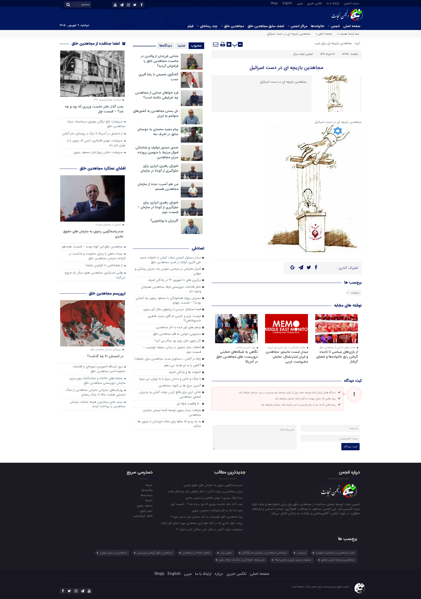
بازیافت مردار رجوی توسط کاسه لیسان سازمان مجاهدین (172, 412)
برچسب (355, 293)
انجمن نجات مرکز (303, 54)
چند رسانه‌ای (208, 26)
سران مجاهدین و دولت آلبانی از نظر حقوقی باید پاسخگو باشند (206, 491)
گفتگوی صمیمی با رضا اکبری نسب (158, 77)
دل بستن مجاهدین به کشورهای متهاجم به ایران (155, 113)
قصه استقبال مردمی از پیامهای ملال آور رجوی (172, 309)
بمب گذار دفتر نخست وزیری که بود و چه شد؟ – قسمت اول (94, 109)
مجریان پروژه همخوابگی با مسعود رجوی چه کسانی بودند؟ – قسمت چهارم (168, 300)
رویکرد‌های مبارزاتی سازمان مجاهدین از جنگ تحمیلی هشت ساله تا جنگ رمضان (95, 392)
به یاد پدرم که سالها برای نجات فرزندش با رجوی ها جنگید (169, 424)
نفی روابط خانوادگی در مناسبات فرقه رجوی (242, 560)
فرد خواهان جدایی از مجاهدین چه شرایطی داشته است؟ (156, 95)
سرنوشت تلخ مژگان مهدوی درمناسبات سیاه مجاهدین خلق (96, 124)
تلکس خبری (314, 3)
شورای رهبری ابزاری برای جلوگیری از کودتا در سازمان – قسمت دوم (157, 207)
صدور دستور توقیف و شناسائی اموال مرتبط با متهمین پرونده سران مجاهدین (156, 152)
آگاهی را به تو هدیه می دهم (182, 365)
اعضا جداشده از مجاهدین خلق (96, 43)
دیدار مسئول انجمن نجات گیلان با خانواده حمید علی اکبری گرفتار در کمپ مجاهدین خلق (170, 260)
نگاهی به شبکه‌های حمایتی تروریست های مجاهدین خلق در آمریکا (237, 356)
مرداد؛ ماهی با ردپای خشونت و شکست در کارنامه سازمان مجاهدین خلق (97, 256)
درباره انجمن (351, 3)
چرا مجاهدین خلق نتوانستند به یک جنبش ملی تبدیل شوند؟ (207, 516)
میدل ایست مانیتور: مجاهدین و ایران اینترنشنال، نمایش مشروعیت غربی (287, 356)
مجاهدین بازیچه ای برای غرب (333, 43)
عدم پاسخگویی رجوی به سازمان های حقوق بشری (93, 234)
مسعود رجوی (144, 505)
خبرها (149, 485)
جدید (181, 46)
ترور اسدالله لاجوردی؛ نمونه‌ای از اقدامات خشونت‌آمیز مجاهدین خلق (99, 369)
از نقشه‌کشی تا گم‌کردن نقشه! (105, 265)
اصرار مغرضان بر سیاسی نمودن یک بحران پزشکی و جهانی (168, 271)
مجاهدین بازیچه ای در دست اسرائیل (286, 67)
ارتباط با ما (333, 3)
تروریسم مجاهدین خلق (107, 293)
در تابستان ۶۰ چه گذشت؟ (105, 356)
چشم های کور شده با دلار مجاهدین (178, 327)
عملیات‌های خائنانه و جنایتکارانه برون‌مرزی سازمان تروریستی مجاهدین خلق (97, 380)
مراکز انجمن (299, 26)
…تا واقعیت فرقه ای (189, 404)
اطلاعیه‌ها (147, 490)
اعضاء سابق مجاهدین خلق (266, 26)
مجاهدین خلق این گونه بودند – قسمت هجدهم (93, 247)
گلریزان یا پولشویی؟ (164, 220)
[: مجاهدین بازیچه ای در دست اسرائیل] (215, 44)
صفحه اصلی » (324, 33)
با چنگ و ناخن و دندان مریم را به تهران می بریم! (170, 379)
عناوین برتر (226, 553)
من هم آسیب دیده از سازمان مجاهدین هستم (158, 186)
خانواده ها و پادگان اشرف (185, 372)
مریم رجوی (146, 510)
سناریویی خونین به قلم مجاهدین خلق (177, 334)
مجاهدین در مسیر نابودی (113, 553)
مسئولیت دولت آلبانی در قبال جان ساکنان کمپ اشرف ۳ (210, 529)
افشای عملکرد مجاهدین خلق (102, 168)
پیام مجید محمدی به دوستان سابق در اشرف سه (157, 132)
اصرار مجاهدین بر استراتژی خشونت (335, 553)
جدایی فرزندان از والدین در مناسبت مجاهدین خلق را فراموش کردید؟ (159, 61)
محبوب (196, 46)
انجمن (335, 26)
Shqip (274, 3)
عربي (300, 3)
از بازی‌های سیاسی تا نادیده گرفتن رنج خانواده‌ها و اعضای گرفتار (337, 356)
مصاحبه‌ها (146, 495)
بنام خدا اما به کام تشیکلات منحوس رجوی (218, 510)
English (287, 3)
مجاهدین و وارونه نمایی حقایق (337, 560)
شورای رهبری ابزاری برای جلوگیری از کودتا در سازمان (159, 168)
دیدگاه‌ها (165, 46)
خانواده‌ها (317, 26)
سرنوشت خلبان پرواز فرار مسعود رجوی (99, 152)
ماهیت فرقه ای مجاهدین (196, 553)
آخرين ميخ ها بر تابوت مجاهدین (179, 385)
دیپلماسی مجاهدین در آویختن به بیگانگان (264, 553)
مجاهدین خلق (234, 26)
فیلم (190, 26)
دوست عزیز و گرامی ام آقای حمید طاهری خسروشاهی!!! (174, 318)
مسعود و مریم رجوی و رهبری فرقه (293, 560)
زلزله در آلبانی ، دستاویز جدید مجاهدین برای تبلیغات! (167, 359)
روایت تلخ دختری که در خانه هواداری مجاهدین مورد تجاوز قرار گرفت (202, 523)
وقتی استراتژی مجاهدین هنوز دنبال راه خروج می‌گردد (95, 275)
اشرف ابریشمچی (142, 515)
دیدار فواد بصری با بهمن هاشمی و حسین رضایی (214, 497)
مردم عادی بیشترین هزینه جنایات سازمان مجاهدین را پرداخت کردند (97, 404)
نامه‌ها (148, 500)
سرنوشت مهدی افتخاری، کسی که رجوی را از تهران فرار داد (96, 143)
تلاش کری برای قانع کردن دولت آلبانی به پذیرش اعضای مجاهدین (170, 394)
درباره (219, 574)
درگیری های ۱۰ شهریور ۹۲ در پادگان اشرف (174, 280)
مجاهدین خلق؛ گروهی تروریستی (154, 553)
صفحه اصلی (351, 26)
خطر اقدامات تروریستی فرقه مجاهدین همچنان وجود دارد (171, 289)
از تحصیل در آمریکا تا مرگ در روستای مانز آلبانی (93, 133)
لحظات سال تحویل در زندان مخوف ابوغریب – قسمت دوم (172, 349)
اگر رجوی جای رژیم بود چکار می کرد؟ (178, 341)
